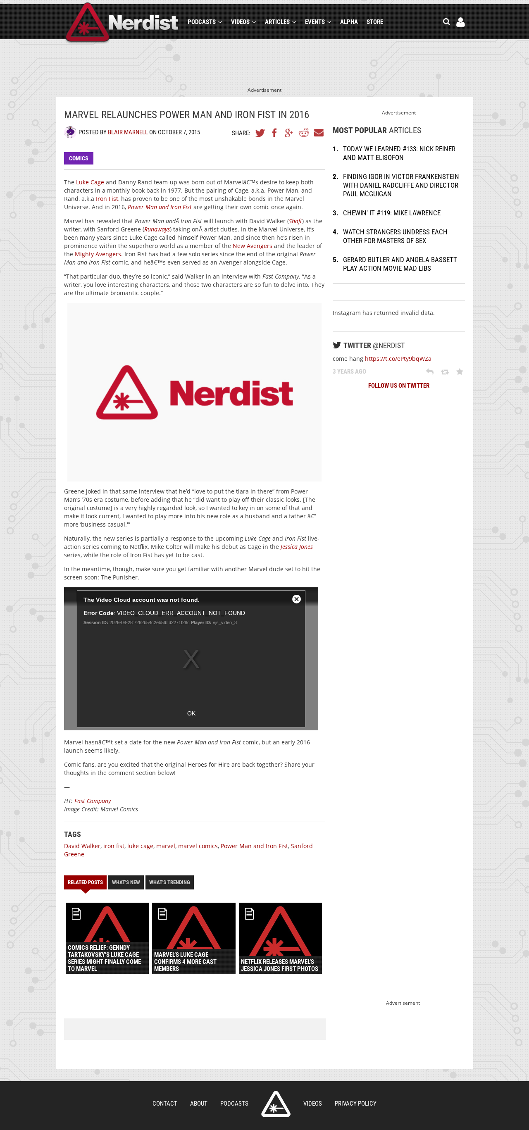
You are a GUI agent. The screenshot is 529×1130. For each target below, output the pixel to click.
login (460, 22)
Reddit (303, 132)
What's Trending (169, 882)
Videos (240, 22)
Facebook (274, 132)
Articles (277, 22)
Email (318, 132)
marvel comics (198, 846)
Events (315, 22)
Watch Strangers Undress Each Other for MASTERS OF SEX (395, 236)
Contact (165, 1103)
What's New (126, 882)
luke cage (140, 846)
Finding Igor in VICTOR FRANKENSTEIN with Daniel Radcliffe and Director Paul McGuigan (401, 185)
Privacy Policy (355, 1103)
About (198, 1103)
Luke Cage (90, 182)
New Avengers (252, 246)
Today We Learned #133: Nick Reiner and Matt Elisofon (399, 153)
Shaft (295, 221)
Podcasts (202, 22)
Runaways (157, 229)
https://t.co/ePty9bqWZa (398, 358)
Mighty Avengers (98, 254)
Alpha (349, 22)
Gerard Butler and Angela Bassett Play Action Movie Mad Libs (400, 263)
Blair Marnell (128, 132)
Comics (78, 158)
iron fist (113, 846)
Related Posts (85, 882)
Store (375, 22)
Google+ (289, 132)
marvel (165, 846)
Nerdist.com (276, 1104)
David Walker (82, 846)
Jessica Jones (297, 547)
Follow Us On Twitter (398, 385)
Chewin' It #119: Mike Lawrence (392, 213)
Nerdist (122, 23)
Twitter (260, 132)
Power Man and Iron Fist (160, 207)
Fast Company (92, 801)
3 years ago (349, 371)
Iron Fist (107, 199)
